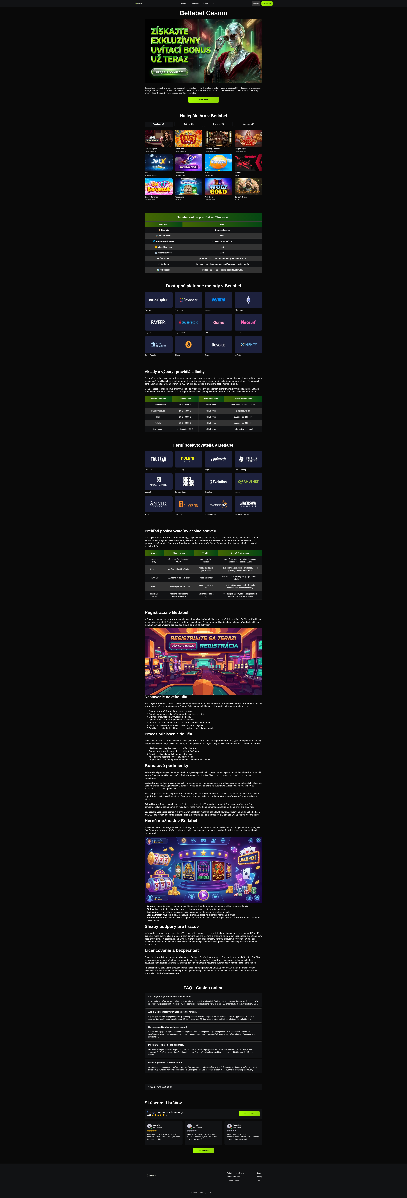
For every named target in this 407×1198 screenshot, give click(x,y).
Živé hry (187, 124)
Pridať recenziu (249, 1113)
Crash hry (217, 124)
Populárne (157, 124)
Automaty (246, 124)
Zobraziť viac (203, 1150)
